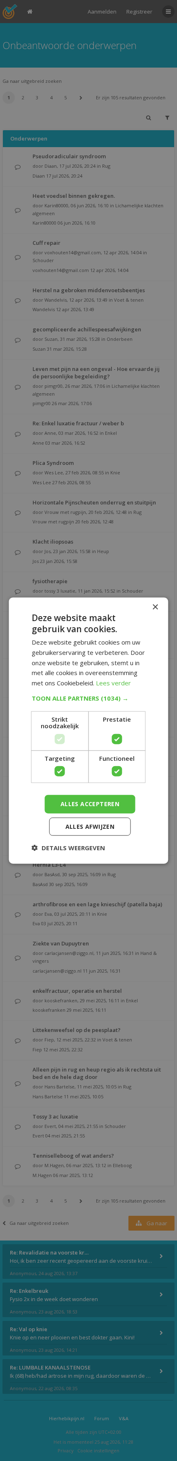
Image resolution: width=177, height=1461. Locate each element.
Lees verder (113, 683)
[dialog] (88, 730)
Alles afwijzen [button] (90, 826)
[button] (89, 698)
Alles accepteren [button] (90, 804)
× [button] (155, 607)
